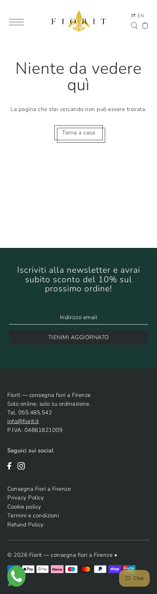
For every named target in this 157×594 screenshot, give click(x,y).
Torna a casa (78, 132)
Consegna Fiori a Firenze (39, 489)
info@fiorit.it (23, 421)
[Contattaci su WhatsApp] (16, 575)
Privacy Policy (25, 497)
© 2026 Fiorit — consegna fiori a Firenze (60, 555)
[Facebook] (11, 465)
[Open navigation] (18, 21)
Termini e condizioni (33, 515)
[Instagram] (24, 465)
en (141, 16)
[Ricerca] (134, 25)
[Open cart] (145, 25)
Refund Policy (25, 524)
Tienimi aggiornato (78, 337)
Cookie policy (24, 506)
